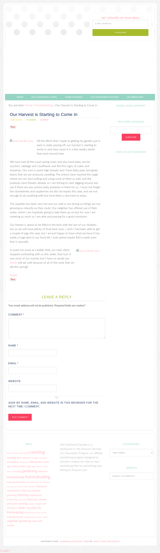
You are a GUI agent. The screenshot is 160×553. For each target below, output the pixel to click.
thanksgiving (15, 512)
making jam (41, 486)
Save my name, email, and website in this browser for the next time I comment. (53, 404)
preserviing (12, 499)
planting (22, 495)
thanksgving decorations (33, 517)
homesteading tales (16, 482)
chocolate (34, 458)
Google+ (5, 550)
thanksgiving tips (15, 517)
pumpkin (31, 504)
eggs (33, 466)
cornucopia (43, 458)
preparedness (35, 495)
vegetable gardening (19, 521)
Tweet (13, 275)
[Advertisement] (80, 70)
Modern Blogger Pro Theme (74, 541)
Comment (16, 314)
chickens (26, 458)
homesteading (37, 477)
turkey (45, 517)
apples (9, 453)
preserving (22, 500)
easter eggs (25, 466)
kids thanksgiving (33, 482)
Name (13, 345)
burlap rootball (23, 453)
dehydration (24, 462)
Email (13, 363)
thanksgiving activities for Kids (35, 513)
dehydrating (13, 462)
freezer (39, 466)
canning (37, 452)
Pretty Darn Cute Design (106, 541)
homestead (15, 477)
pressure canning (17, 503)
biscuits (15, 453)
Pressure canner (36, 499)
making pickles (14, 491)
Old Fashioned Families (28, 19)
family (13, 262)
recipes (38, 504)
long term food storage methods (23, 487)
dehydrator (35, 462)
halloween (43, 471)
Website (14, 381)
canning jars (14, 457)
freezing (17, 471)
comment (44, 120)
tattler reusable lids (29, 508)
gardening (29, 471)
